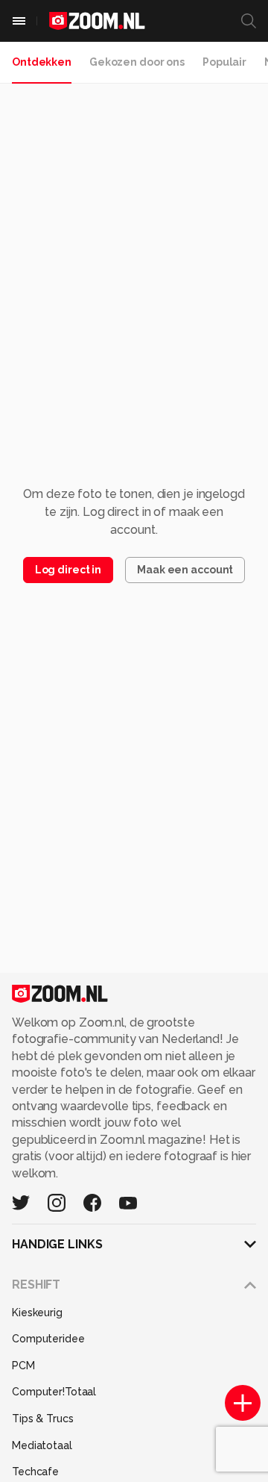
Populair (224, 62)
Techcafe (35, 1472)
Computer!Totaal (54, 1392)
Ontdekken (41, 62)
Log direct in (68, 570)
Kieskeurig (37, 1312)
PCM (23, 1366)
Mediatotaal (42, 1445)
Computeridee (48, 1339)
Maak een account (185, 570)
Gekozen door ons (137, 62)
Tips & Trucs (43, 1419)
